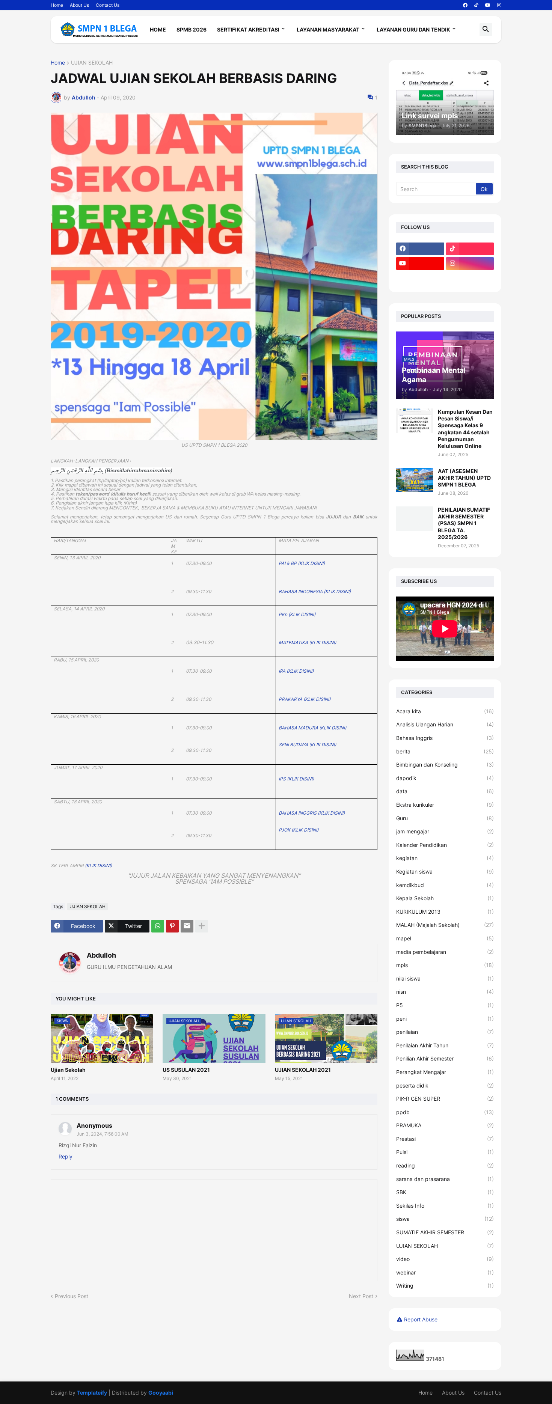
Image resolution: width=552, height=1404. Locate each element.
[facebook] (465, 5)
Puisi (445, 1152)
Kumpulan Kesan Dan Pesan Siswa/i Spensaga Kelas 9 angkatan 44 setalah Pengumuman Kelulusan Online (465, 428)
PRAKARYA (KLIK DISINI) (304, 699)
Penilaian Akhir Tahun (445, 1045)
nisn (445, 991)
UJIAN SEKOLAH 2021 (303, 1070)
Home (57, 5)
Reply (65, 1156)
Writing (445, 1285)
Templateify (92, 1392)
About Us (79, 5)
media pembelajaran (445, 952)
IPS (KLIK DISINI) (296, 779)
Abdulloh (101, 955)
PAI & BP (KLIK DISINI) (302, 563)
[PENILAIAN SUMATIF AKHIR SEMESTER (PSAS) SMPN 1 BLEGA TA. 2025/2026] (414, 518)
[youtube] (487, 5)
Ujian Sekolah (68, 1070)
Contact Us (107, 5)
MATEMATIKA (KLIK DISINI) (307, 642)
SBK (445, 1192)
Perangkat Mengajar (445, 1072)
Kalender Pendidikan (445, 845)
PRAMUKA (445, 1125)
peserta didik (445, 1085)
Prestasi (445, 1139)
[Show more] (201, 926)
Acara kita (445, 711)
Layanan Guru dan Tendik (413, 29)
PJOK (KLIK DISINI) (298, 830)
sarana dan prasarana (445, 1179)
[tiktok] (476, 5)
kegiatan (445, 858)
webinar (445, 1272)
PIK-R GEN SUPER (445, 1098)
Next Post (361, 1296)
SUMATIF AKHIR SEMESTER (445, 1232)
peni (445, 1018)
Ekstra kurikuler (445, 804)
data (445, 791)
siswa (445, 1219)
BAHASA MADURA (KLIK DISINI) (312, 728)
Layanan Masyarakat (328, 29)
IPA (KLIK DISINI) (296, 671)
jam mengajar (445, 831)
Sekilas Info (445, 1205)
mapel (445, 938)
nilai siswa (445, 978)
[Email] (187, 926)
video (445, 1259)
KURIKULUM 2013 (445, 911)
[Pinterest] (172, 926)
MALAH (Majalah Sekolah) (445, 925)
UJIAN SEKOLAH (92, 63)
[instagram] (499, 5)
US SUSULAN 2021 (186, 1070)
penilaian (445, 1032)
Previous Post (71, 1296)
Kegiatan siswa (445, 871)
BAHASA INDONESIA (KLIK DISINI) (315, 591)
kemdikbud (445, 885)
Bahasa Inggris (445, 738)
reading (445, 1165)
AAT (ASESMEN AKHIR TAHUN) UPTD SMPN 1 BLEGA (464, 478)
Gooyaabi (160, 1392)
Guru (445, 818)
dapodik (445, 778)
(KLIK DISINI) (98, 865)
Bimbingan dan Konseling (445, 764)
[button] (486, 29)
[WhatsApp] (157, 926)
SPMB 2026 (191, 29)
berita (445, 751)
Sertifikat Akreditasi (248, 29)
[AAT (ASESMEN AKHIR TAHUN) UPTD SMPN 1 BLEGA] (414, 480)
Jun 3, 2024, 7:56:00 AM (102, 1134)
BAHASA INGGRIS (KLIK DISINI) (312, 813)
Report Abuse (420, 1319)
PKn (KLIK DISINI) (297, 614)
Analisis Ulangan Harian (445, 724)
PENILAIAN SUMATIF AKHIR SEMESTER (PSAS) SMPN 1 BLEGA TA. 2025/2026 (464, 523)
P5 (445, 1005)
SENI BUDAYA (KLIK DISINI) (307, 744)
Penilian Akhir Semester (445, 1058)
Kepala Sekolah (445, 898)
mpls (445, 965)
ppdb (445, 1112)
